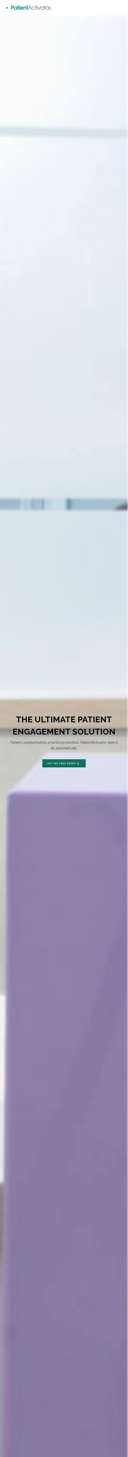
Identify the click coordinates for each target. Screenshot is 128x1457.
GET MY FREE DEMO (62, 763)
